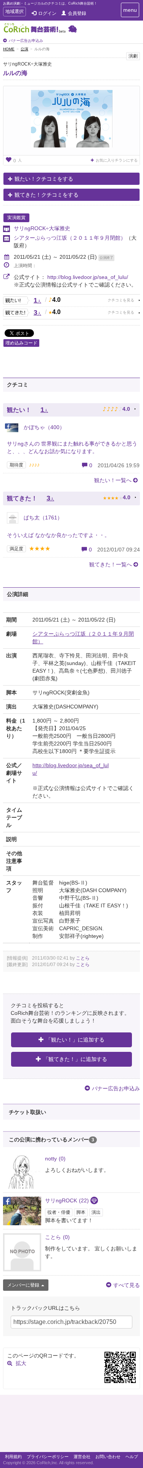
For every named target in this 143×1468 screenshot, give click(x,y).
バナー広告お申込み (26, 40)
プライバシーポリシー (48, 1456)
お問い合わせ (108, 1456)
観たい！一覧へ (113, 480)
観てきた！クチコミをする (46, 195)
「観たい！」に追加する (75, 1040)
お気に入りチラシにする (117, 160)
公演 (24, 49)
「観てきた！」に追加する (75, 1059)
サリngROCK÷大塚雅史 (42, 228)
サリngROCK (67, 1200)
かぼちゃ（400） (43, 427)
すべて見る (126, 1285)
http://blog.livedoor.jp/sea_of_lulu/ (87, 277)
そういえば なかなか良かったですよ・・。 (58, 535)
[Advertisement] (71, 1425)
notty (55, 1158)
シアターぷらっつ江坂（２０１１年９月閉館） (70, 238)
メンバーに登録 (23, 1285)
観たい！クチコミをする (43, 179)
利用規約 (13, 1456)
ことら (83, 958)
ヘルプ (131, 1456)
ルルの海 (15, 73)
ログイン (47, 13)
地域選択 (14, 12)
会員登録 (77, 13)
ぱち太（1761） (42, 517)
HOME (8, 49)
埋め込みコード (21, 343)
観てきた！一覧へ (110, 564)
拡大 (21, 1363)
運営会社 (82, 1456)
